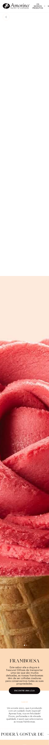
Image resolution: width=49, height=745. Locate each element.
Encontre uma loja (24, 691)
